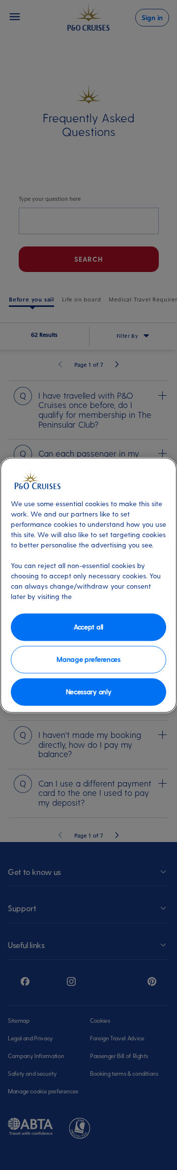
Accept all (88, 627)
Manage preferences (88, 659)
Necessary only (89, 691)
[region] (88, 585)
